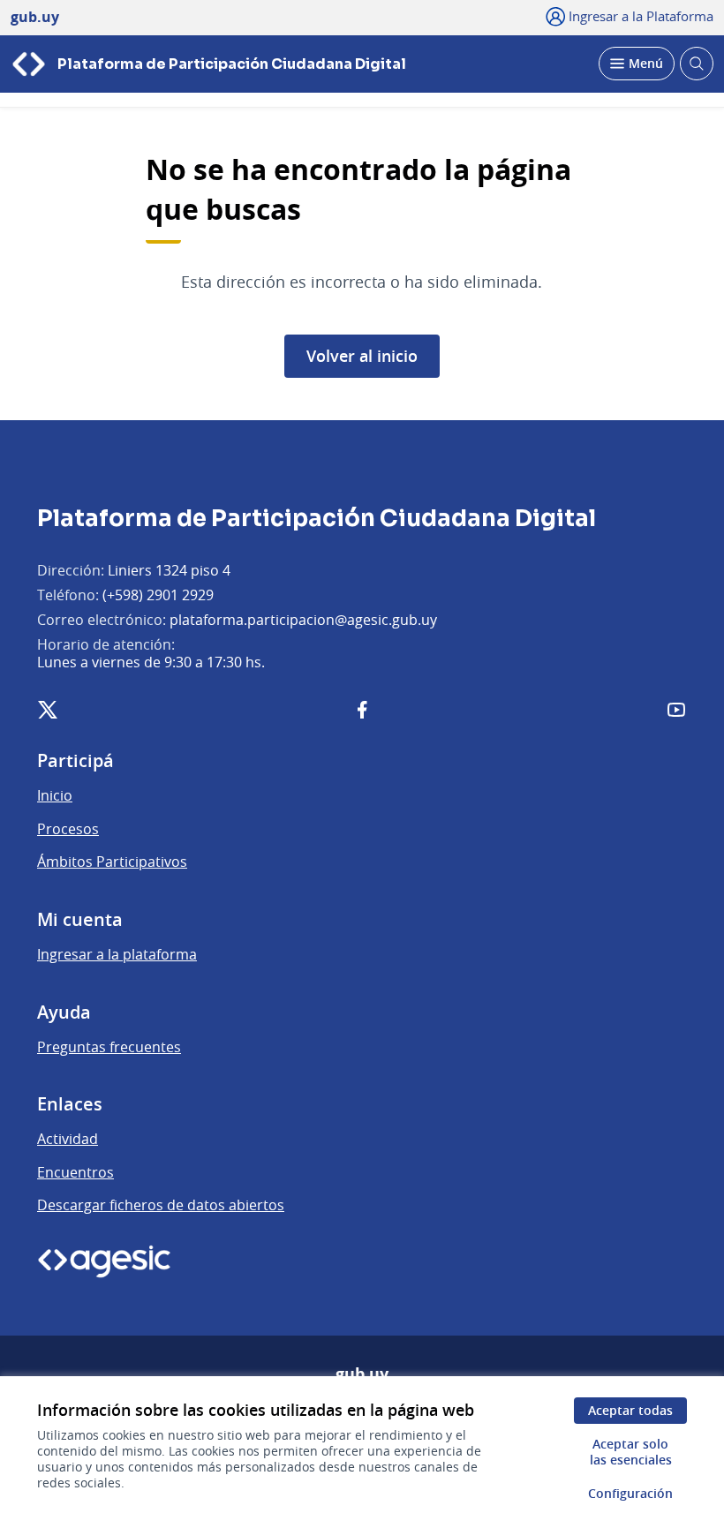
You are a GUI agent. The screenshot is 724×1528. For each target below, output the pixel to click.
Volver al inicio (362, 355)
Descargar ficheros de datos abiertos (160, 1205)
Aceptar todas (630, 1410)
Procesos (68, 829)
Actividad (67, 1138)
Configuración (630, 1493)
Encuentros (75, 1172)
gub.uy (362, 1374)
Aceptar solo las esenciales (631, 1451)
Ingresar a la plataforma (117, 954)
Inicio (54, 795)
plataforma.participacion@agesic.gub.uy (303, 619)
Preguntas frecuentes (109, 1047)
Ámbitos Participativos (112, 861)
